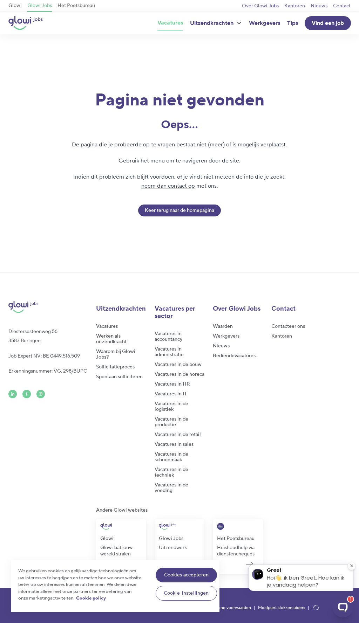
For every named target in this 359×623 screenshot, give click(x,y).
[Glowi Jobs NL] (25, 23)
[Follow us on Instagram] (40, 394)
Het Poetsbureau (76, 5)
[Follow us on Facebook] (26, 394)
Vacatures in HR (172, 384)
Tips (292, 23)
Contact (342, 6)
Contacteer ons (288, 326)
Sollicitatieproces (115, 367)
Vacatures (170, 22)
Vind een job (328, 23)
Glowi (15, 5)
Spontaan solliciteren (119, 377)
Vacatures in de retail (178, 434)
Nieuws (319, 6)
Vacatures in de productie (171, 422)
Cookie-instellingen (186, 593)
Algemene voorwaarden (228, 607)
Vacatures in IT (171, 394)
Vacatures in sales (174, 444)
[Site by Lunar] (316, 608)
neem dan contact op (168, 185)
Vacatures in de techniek (171, 472)
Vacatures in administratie (169, 352)
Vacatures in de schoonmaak (171, 457)
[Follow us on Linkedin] (12, 394)
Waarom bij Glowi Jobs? (115, 354)
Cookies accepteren (186, 575)
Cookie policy (91, 598)
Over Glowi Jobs (260, 6)
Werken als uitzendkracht (111, 339)
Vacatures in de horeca (179, 374)
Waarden (223, 326)
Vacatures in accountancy (168, 336)
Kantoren (294, 6)
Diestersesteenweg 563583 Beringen (32, 336)
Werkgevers (264, 23)
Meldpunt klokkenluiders (281, 607)
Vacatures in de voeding (171, 487)
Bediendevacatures (234, 356)
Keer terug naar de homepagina (179, 210)
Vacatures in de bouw (178, 364)
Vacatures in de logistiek (171, 406)
